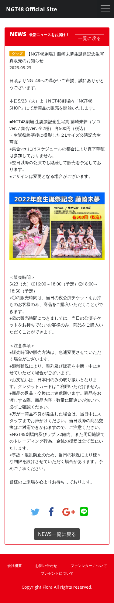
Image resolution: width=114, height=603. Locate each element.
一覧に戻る (89, 38)
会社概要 (14, 565)
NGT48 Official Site (31, 9)
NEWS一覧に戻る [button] (57, 534)
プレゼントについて (57, 573)
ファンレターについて (89, 565)
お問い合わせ (46, 565)
